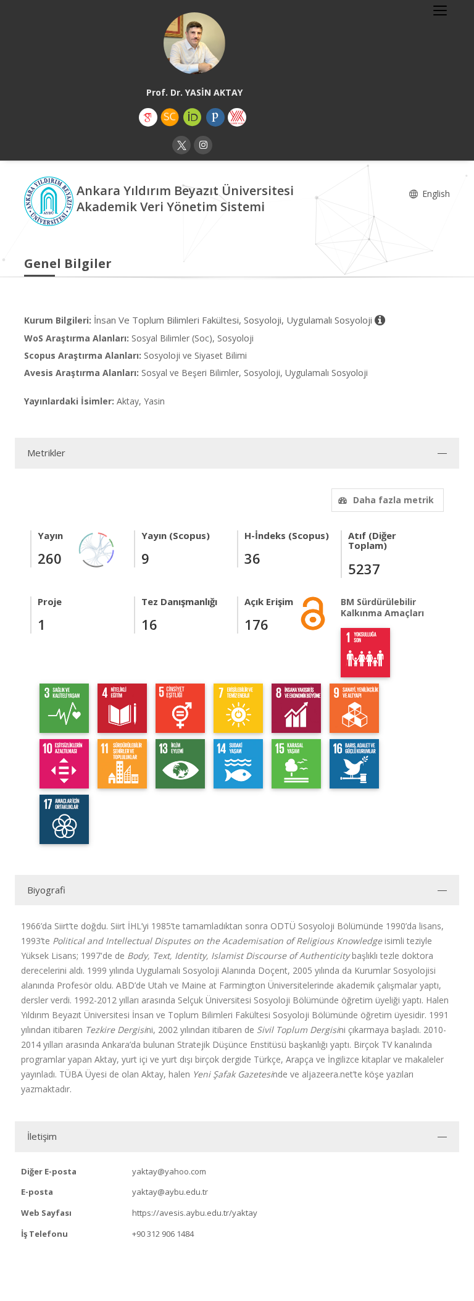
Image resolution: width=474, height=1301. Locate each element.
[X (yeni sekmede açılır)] (181, 145)
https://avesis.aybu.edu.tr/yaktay (194, 1212)
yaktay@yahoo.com (169, 1171)
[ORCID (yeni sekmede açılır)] (192, 117)
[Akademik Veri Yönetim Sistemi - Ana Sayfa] (50, 200)
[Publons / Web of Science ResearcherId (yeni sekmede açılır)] (215, 117)
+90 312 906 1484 (163, 1233)
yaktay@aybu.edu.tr (170, 1191)
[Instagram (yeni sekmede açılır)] (203, 145)
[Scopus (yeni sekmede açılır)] (169, 117)
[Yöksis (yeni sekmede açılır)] (237, 117)
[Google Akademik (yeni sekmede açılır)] (148, 117)
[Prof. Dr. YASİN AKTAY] (194, 43)
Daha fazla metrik (393, 500)
